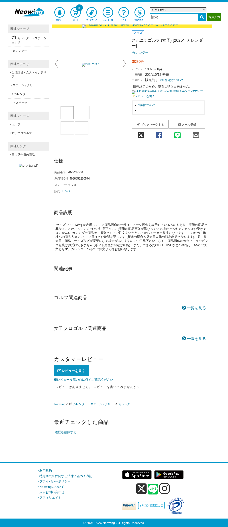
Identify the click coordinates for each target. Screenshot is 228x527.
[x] (141, 489)
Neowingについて (51, 486)
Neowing (59, 404)
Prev (57, 63)
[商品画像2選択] (81, 112)
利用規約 (45, 470)
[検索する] (202, 17)
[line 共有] (177, 134)
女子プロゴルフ (22, 133)
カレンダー (140, 53)
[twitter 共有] (141, 134)
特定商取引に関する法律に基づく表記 (65, 476)
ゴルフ (16, 124)
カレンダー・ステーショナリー (93, 404)
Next (124, 63)
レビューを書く (145, 96)
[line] (153, 489)
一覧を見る (196, 308)
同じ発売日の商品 (23, 154)
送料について (147, 105)
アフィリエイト (50, 497)
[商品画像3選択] (96, 112)
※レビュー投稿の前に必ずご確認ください (83, 379)
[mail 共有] (196, 134)
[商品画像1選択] (67, 112)
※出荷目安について (171, 80)
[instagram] (164, 488)
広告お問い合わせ (51, 492)
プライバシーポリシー (55, 481)
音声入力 (214, 17)
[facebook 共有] (159, 134)
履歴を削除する (66, 432)
